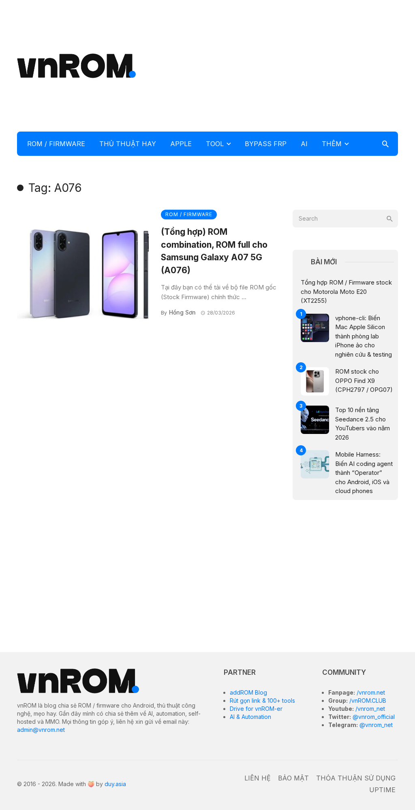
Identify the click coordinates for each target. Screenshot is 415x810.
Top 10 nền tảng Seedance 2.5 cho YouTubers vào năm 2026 (362, 423)
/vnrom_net (369, 708)
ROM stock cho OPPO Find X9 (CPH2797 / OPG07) (364, 380)
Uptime (382, 790)
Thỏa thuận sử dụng (356, 778)
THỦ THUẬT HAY (127, 144)
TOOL (215, 144)
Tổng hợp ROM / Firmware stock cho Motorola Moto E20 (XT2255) (346, 291)
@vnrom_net (375, 724)
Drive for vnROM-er (256, 708)
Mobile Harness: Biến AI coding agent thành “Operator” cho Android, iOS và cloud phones (364, 473)
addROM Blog (248, 692)
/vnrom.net (370, 692)
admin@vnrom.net (41, 729)
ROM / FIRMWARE (56, 144)
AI (304, 144)
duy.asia (115, 783)
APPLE (181, 144)
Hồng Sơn (182, 312)
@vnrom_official (373, 716)
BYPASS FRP (266, 144)
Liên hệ (257, 778)
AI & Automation (250, 716)
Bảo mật (293, 778)
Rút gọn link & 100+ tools (262, 700)
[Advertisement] (281, 64)
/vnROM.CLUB (367, 700)
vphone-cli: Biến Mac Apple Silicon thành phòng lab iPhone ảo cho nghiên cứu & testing (363, 336)
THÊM (332, 144)
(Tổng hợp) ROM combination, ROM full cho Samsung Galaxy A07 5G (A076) (214, 251)
